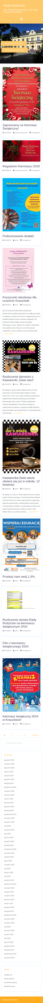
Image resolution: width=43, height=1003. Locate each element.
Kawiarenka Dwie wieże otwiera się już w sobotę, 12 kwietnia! (21, 481)
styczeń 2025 (9, 775)
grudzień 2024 (9, 779)
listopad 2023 (9, 810)
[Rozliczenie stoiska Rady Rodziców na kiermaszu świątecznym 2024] (21, 602)
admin (16, 240)
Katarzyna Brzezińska (21, 132)
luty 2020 (7, 938)
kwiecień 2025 (9, 768)
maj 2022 (7, 868)
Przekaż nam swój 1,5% (19, 576)
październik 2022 (10, 849)
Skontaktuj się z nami (14, 50)
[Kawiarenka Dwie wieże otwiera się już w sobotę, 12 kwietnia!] (21, 446)
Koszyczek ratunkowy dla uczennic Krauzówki (19, 299)
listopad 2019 (9, 950)
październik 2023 (10, 814)
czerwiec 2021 (9, 896)
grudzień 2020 (9, 907)
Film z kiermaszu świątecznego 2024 (16, 644)
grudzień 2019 (9, 946)
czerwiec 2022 (9, 865)
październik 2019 (10, 954)
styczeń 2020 (9, 942)
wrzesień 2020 (9, 919)
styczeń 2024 (9, 803)
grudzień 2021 (9, 880)
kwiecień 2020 (9, 930)
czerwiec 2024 (9, 791)
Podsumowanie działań (18, 236)
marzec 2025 (8, 772)
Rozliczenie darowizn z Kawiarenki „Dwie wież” (18, 378)
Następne (35, 735)
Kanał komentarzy (10, 982)
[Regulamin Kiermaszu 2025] (21, 151)
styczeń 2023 (9, 837)
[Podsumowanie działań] (21, 204)
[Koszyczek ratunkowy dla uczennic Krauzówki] (18, 270)
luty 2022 (7, 876)
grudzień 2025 (9, 760)
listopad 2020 (9, 911)
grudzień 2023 (9, 806)
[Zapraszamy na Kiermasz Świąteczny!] (21, 93)
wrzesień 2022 (9, 853)
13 (25, 735)
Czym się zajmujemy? (14, 43)
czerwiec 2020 (9, 923)
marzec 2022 (8, 872)
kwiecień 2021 (9, 899)
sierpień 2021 (9, 892)
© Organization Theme (10, 1000)
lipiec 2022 (8, 861)
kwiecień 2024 (9, 795)
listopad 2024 (9, 783)
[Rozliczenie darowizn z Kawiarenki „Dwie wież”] (21, 356)
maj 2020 (7, 927)
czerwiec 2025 (9, 764)
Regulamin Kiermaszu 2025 (21, 166)
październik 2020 (10, 915)
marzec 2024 (8, 799)
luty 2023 (7, 834)
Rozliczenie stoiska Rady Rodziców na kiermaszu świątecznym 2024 (19, 623)
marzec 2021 (8, 903)
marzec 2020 (8, 934)
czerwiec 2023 (9, 822)
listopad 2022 (9, 845)
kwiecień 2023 (9, 830)
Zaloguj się (8, 975)
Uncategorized (36, 132)
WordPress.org (9, 986)
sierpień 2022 (9, 857)
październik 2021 (10, 884)
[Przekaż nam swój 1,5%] (21, 545)
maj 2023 (7, 826)
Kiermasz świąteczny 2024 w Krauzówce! (20, 718)
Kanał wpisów (9, 979)
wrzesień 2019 (9, 958)
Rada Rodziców (14, 5)
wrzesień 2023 (9, 818)
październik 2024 (10, 787)
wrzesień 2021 (9, 888)
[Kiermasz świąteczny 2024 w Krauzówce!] (21, 685)
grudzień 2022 (9, 841)
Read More (9, 333)
